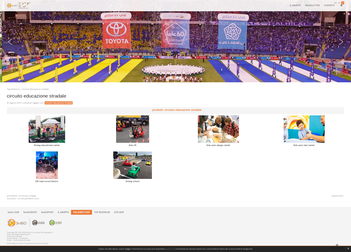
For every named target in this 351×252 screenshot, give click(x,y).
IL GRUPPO (63, 212)
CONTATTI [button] (329, 5)
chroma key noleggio (27, 196)
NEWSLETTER (312, 5)
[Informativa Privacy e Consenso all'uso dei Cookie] (27, 243)
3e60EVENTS (30, 212)
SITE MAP (119, 212)
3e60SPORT (47, 212)
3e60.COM (13, 212)
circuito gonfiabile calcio (28, 198)
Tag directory (13, 89)
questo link (170, 249)
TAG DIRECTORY (81, 212)
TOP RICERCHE (102, 212)
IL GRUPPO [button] (295, 5)
